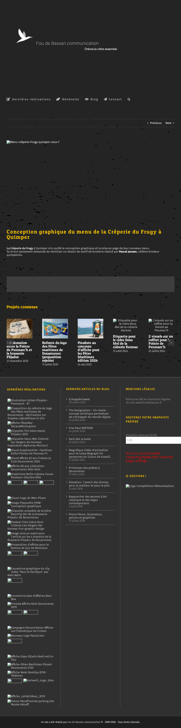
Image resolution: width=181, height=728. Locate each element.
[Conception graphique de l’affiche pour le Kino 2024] (46, 488)
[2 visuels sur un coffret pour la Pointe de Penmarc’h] (31, 452)
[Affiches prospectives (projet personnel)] (31, 666)
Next (169, 123)
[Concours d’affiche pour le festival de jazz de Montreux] (31, 546)
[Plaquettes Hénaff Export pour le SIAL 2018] (14, 686)
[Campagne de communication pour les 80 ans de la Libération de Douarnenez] (31, 468)
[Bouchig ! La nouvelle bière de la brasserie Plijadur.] (31, 514)
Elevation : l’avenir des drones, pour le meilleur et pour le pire (89, 484)
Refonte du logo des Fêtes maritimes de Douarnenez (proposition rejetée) (54, 351)
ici (141, 399)
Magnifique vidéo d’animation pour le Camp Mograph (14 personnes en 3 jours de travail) (89, 453)
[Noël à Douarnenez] (31, 605)
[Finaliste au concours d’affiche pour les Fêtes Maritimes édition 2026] (31, 425)
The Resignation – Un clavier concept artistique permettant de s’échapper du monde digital (90, 414)
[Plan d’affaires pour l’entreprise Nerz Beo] (31, 597)
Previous (156, 123)
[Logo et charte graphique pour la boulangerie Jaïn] (26, 635)
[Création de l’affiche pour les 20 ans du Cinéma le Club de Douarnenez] (31, 460)
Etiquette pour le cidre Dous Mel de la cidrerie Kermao (125, 341)
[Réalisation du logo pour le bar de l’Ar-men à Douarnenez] (26, 498)
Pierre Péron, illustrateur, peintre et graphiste (85, 516)
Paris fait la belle (80, 439)
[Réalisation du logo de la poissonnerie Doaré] (14, 558)
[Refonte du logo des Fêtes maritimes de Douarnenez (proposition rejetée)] (31, 413)
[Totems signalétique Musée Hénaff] (31, 703)
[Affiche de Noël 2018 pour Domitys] (31, 674)
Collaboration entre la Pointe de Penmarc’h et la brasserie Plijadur (19, 349)
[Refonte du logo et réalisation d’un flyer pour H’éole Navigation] (14, 646)
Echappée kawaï (79, 399)
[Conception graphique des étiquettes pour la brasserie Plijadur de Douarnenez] (31, 536)
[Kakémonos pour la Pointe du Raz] (14, 617)
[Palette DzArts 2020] (30, 558)
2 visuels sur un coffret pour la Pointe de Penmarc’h (161, 341)
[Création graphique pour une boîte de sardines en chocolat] (31, 476)
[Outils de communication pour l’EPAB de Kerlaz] (31, 504)
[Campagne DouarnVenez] (31, 629)
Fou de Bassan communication (84, 722)
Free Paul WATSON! (81, 428)
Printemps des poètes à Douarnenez (84, 469)
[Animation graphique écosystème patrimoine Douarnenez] (14, 585)
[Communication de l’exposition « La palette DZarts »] (31, 658)
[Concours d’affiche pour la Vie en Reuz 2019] (26, 696)
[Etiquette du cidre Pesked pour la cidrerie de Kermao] (31, 525)
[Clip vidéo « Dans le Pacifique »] (31, 571)
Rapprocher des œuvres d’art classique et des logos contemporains (88, 500)
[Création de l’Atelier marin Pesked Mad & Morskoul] (30, 617)
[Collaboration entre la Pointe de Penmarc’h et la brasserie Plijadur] (31, 402)
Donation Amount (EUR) (141, 435)
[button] (129, 99)
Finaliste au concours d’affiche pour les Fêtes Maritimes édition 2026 (88, 351)
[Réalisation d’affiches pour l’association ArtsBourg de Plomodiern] (30, 488)
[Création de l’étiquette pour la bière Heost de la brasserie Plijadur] (31, 432)
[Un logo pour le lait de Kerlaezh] (38, 680)
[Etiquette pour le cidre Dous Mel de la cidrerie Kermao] (31, 442)
